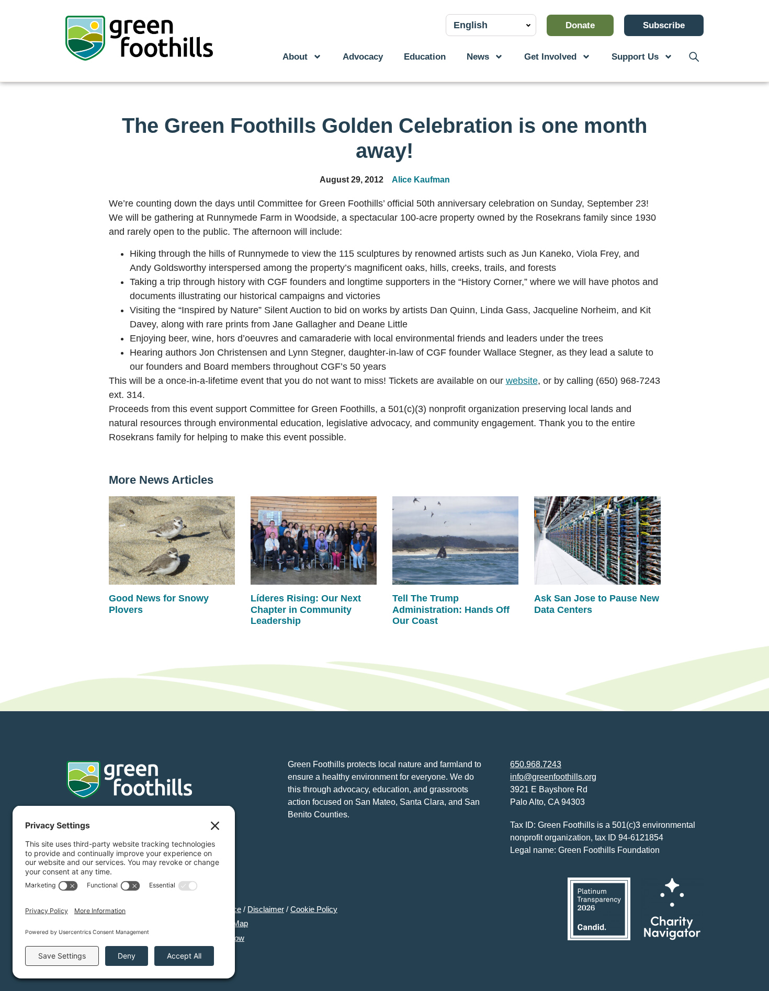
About (295, 57)
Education (425, 57)
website (522, 380)
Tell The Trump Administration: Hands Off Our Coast (451, 609)
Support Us (635, 57)
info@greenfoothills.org (553, 776)
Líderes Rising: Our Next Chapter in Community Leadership (306, 609)
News (478, 57)
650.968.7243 (535, 764)
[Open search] (693, 57)
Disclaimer (265, 909)
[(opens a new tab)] (599, 909)
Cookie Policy (313, 909)
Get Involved (550, 57)
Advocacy (363, 57)
